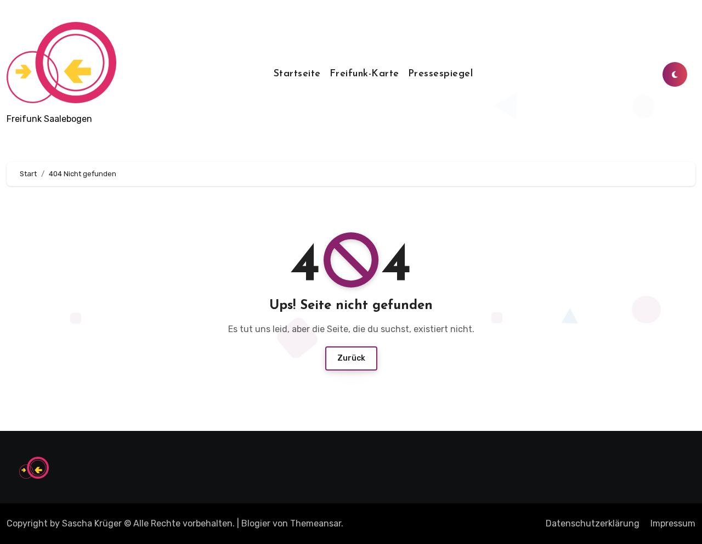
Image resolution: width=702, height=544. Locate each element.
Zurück (351, 358)
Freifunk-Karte (364, 74)
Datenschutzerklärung (592, 523)
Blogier (255, 523)
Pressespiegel (440, 74)
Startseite (297, 74)
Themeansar (315, 523)
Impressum (672, 523)
